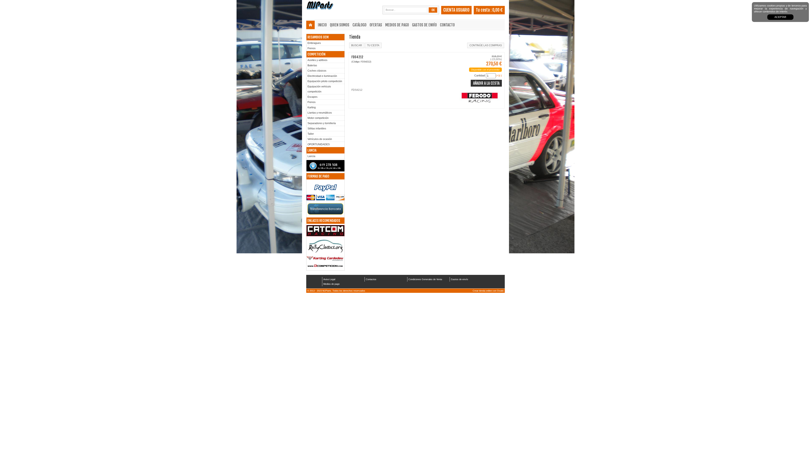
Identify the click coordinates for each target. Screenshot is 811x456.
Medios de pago (397, 25)
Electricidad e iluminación (322, 76)
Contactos (371, 279)
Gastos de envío (424, 25)
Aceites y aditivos (317, 60)
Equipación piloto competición (325, 81)
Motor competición (318, 118)
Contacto (447, 25)
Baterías (312, 65)
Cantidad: (480, 75)
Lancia (311, 156)
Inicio (322, 25)
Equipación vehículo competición (319, 89)
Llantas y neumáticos (320, 112)
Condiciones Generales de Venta (425, 279)
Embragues (314, 43)
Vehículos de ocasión (320, 139)
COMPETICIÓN (316, 54)
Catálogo (359, 25)
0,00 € (497, 10)
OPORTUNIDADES (319, 144)
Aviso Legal (329, 279)
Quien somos (339, 25)
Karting (312, 107)
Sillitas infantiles (317, 128)
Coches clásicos (317, 70)
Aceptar (780, 17)
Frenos (312, 48)
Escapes (312, 96)
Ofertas (376, 25)
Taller (311, 133)
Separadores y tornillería (322, 123)
